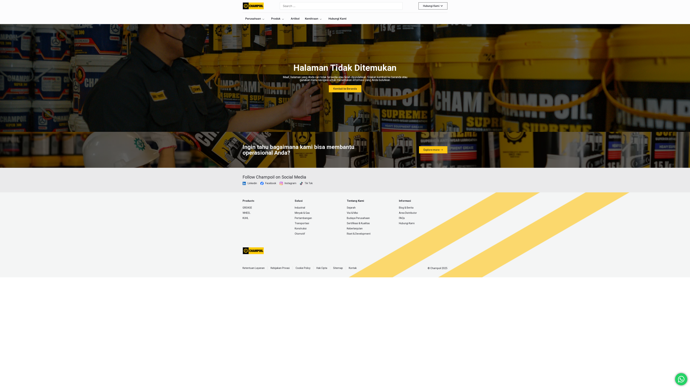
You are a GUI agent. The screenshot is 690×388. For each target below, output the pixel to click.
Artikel (295, 18)
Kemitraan (311, 18)
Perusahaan (253, 18)
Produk (275, 18)
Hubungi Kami (337, 18)
